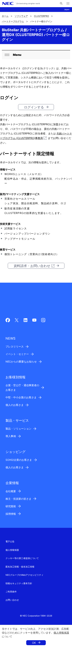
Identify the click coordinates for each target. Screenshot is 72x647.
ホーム (5, 16)
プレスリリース (15, 346)
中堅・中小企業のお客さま (21, 397)
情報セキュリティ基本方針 (19, 583)
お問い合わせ (12, 600)
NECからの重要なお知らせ (21, 361)
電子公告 (10, 541)
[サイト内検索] (61, 3)
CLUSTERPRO (41, 16)
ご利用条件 (11, 591)
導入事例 (11, 436)
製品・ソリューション (18, 428)
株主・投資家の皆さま (18, 498)
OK (34, 642)
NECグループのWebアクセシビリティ (24, 575)
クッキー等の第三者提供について (22, 558)
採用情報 (11, 513)
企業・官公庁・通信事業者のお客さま (22, 387)
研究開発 (11, 506)
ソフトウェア (21, 16)
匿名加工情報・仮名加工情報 (20, 566)
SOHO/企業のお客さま (19, 459)
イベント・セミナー (17, 354)
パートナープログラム (13, 21)
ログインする (34, 107)
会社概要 (11, 491)
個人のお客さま (15, 404)
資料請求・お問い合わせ (32, 266)
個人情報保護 (61, 632)
